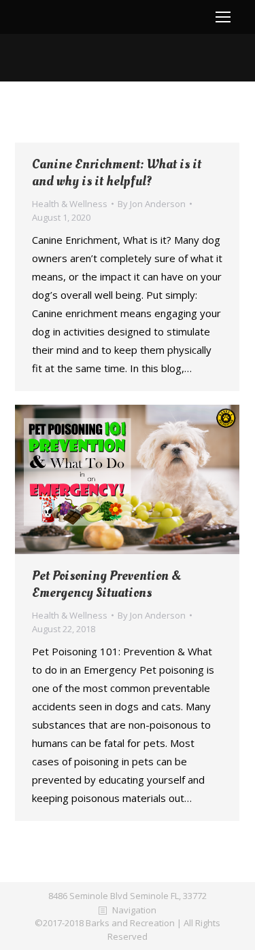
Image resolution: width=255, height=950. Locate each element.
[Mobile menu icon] (223, 17)
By (152, 204)
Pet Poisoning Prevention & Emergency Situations (106, 585)
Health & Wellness (69, 204)
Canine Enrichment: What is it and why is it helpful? (116, 173)
